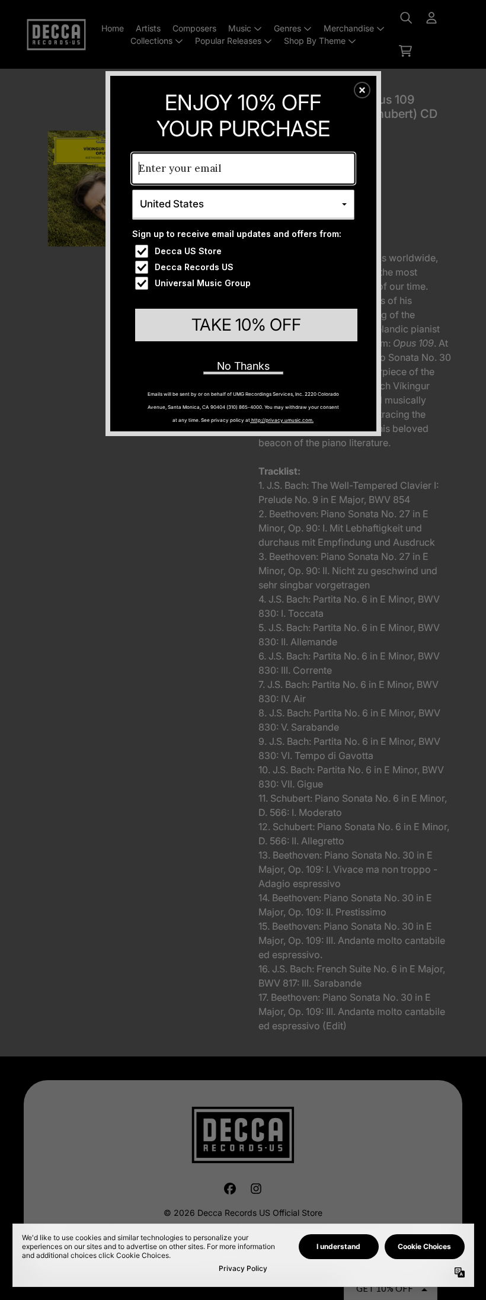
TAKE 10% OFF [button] (246, 325)
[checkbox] (244, 251)
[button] (362, 90)
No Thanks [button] (243, 366)
